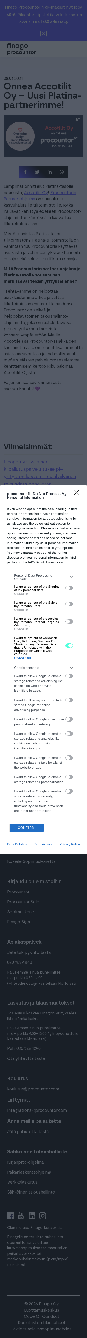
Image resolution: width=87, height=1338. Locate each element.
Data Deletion (17, 844)
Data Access (43, 844)
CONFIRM (26, 827)
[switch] (69, 588)
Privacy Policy (70, 844)
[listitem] (43, 577)
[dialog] (43, 669)
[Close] (78, 494)
